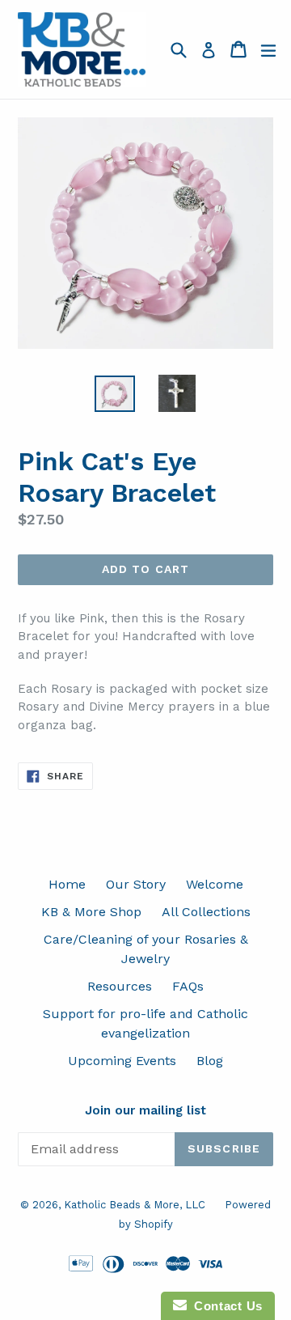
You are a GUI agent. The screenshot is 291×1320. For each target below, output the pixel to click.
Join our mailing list (145, 1110)
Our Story (136, 884)
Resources (119, 986)
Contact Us (225, 1306)
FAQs (188, 986)
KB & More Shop (91, 911)
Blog (209, 1060)
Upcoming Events (122, 1060)
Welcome (214, 884)
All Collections (206, 911)
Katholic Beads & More (121, 1205)
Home (67, 884)
